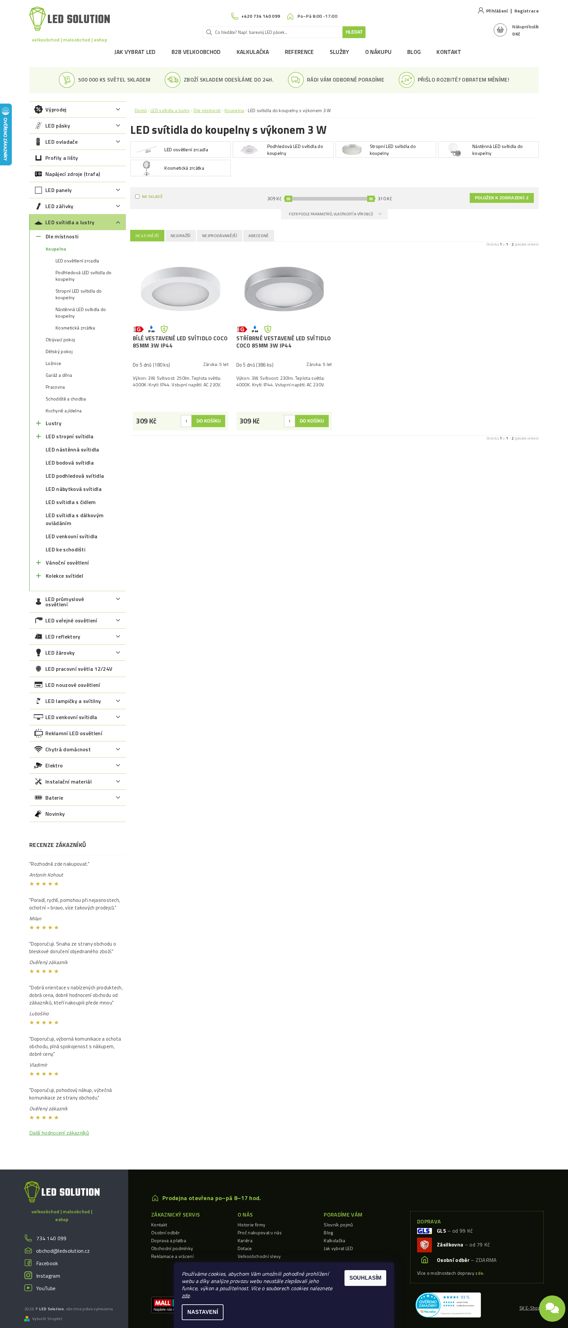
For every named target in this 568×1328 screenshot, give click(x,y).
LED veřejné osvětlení (71, 620)
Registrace (526, 10)
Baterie (54, 798)
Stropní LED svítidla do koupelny (79, 294)
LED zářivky (59, 206)
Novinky (55, 814)
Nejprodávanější (219, 235)
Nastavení (202, 1312)
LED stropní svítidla (69, 436)
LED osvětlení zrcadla (77, 260)
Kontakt (449, 52)
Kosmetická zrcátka (75, 328)
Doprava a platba (168, 1240)
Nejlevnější (147, 235)
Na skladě (152, 196)
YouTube (46, 1288)
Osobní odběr (165, 1232)
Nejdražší (181, 235)
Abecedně (258, 235)
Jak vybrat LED (134, 52)
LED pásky (57, 126)
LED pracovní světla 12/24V (78, 669)
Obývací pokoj (60, 339)
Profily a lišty (61, 158)
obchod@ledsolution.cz (63, 1251)
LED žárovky (60, 653)
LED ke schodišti (65, 549)
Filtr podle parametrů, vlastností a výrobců (331, 214)
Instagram (48, 1276)
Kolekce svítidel (64, 576)
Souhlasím (365, 1278)
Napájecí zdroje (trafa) (72, 174)
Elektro (54, 765)
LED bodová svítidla (70, 463)
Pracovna (55, 387)
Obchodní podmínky (172, 1248)
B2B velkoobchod (196, 52)
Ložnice (53, 363)
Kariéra (245, 1240)
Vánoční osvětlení (67, 563)
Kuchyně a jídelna (64, 410)
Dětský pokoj (59, 351)
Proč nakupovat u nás (260, 1232)
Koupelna (56, 249)
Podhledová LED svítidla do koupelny (83, 275)
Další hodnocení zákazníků (59, 1133)
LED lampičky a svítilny (73, 701)
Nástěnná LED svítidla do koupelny (81, 312)
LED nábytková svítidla (74, 489)
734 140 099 (51, 1238)
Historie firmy (251, 1224)
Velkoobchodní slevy (259, 1256)
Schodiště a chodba (66, 399)
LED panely (58, 190)
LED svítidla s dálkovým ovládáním (75, 519)
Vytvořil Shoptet (47, 1318)
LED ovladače (61, 142)
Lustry (53, 423)
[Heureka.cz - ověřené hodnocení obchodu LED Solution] (448, 1304)
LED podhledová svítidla (75, 476)
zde (186, 1295)
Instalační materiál (68, 781)
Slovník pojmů (338, 1224)
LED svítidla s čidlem (71, 502)
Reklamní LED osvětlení (73, 733)
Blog (414, 52)
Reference (299, 52)
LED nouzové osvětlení (72, 685)
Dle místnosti (62, 236)
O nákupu (378, 52)
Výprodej (56, 109)
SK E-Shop (529, 1308)
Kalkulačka (253, 52)
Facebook (47, 1263)
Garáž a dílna (59, 375)
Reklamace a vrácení (172, 1256)
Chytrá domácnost (68, 749)
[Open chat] (552, 1305)
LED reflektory (62, 636)
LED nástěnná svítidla (72, 449)
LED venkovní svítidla (72, 536)
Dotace (245, 1248)
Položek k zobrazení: (502, 198)
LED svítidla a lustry (70, 222)
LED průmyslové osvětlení (64, 601)
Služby (339, 52)
